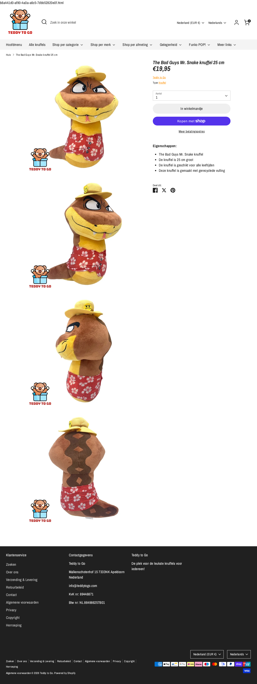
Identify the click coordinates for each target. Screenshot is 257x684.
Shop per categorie (66, 44)
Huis (8, 55)
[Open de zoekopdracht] (44, 22)
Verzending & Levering (21, 579)
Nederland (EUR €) (188, 23)
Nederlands (215, 23)
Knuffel (162, 82)
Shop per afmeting (135, 44)
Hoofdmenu (14, 44)
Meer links (225, 44)
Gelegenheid (169, 44)
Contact (11, 594)
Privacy (11, 609)
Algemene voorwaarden (22, 602)
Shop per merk (101, 44)
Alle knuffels (37, 44)
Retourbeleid (15, 587)
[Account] (237, 22)
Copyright (12, 617)
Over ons (12, 572)
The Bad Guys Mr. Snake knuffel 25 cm (36, 55)
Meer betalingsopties (192, 131)
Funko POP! (198, 44)
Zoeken (11, 564)
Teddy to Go (159, 77)
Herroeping (14, 625)
